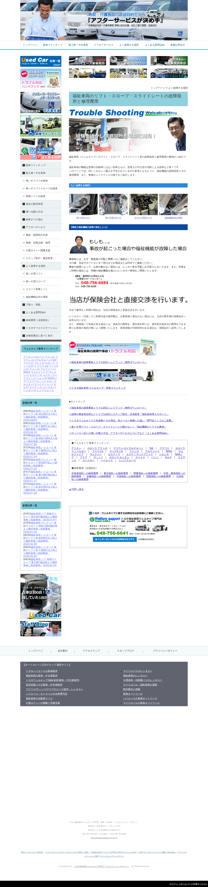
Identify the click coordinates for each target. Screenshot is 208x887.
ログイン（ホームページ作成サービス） (189, 884)
